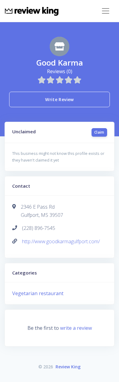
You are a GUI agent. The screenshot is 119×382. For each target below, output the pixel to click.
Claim (99, 132)
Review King (68, 367)
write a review (76, 328)
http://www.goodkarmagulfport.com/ (61, 241)
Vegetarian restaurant (37, 293)
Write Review (59, 99)
